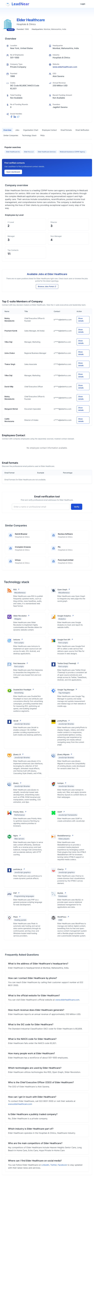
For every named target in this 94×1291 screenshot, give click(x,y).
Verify (76, 507)
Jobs (17, 130)
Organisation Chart (30, 130)
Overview (7, 130)
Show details (81, 319)
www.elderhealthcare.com (65, 67)
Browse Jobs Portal (46, 286)
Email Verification (82, 130)
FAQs (42, 135)
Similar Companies (10, 135)
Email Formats (66, 130)
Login (82, 4)
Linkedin (45, 1165)
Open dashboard (13, 172)
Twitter (53, 1165)
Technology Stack (29, 135)
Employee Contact (49, 130)
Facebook (62, 1165)
